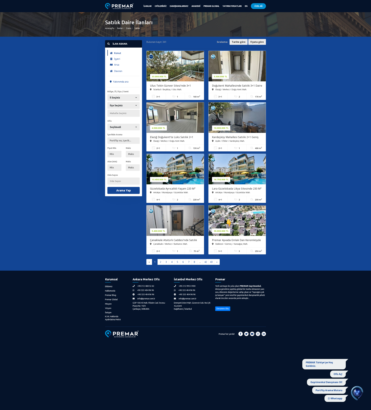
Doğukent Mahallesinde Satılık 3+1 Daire (237, 85)
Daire (128, 28)
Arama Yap (123, 190)
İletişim (108, 312)
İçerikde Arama (114, 134)
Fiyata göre (257, 42)
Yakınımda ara (120, 81)
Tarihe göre (238, 42)
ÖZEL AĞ (258, 5)
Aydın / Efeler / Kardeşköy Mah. (230, 141)
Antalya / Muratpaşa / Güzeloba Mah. (170, 192)
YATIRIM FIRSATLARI (232, 5)
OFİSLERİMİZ (161, 5)
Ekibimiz (108, 286)
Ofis (109, 121)
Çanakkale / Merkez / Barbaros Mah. (170, 243)
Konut (117, 53)
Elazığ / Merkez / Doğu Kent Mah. (231, 89)
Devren (118, 71)
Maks (128, 148)
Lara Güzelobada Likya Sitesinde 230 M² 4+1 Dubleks (236, 189)
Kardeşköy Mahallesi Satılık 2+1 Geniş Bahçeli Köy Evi (235, 137)
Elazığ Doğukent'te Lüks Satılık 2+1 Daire (171, 137)
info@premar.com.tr (146, 298)
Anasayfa (109, 28)
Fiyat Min (111, 148)
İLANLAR (147, 5)
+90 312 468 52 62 (145, 286)
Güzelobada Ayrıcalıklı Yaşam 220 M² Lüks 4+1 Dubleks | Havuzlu (172, 189)
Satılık (137, 28)
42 (205, 262)
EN (246, 5)
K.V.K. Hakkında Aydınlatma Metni (113, 318)
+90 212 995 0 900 (186, 286)
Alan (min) (112, 161)
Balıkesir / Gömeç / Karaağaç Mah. (231, 243)
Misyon (108, 304)
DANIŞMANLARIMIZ (179, 5)
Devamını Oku (223, 308)
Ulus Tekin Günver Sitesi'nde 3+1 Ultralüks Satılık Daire (170, 86)
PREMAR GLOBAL (211, 5)
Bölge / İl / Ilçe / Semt (118, 91)
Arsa (116, 64)
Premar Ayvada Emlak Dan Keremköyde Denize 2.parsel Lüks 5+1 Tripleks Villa (236, 240)
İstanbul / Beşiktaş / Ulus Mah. (167, 89)
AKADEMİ (195, 5)
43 (211, 262)
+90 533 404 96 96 (145, 290)
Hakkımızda (110, 291)
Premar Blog (110, 295)
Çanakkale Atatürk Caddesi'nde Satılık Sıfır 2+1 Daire (173, 240)
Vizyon (108, 308)
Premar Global (111, 299)
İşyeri (117, 58)
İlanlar (120, 28)
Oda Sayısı (112, 175)
